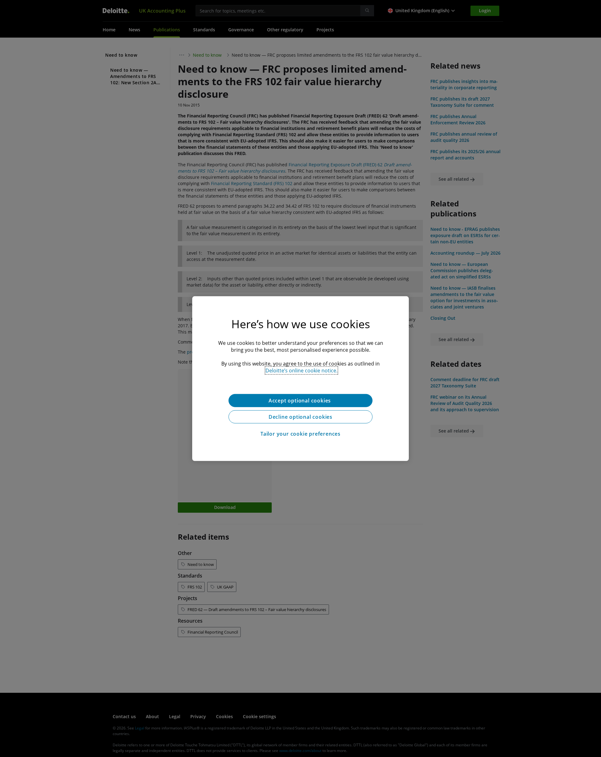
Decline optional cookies (300, 416)
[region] (300, 378)
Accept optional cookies (300, 400)
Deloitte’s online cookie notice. (301, 370)
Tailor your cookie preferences (300, 433)
